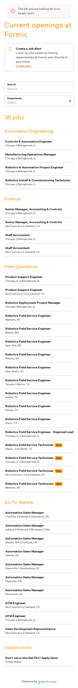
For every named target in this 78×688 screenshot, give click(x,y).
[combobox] (7, 103)
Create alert (24, 66)
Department (14, 98)
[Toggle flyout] (70, 101)
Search (11, 84)
